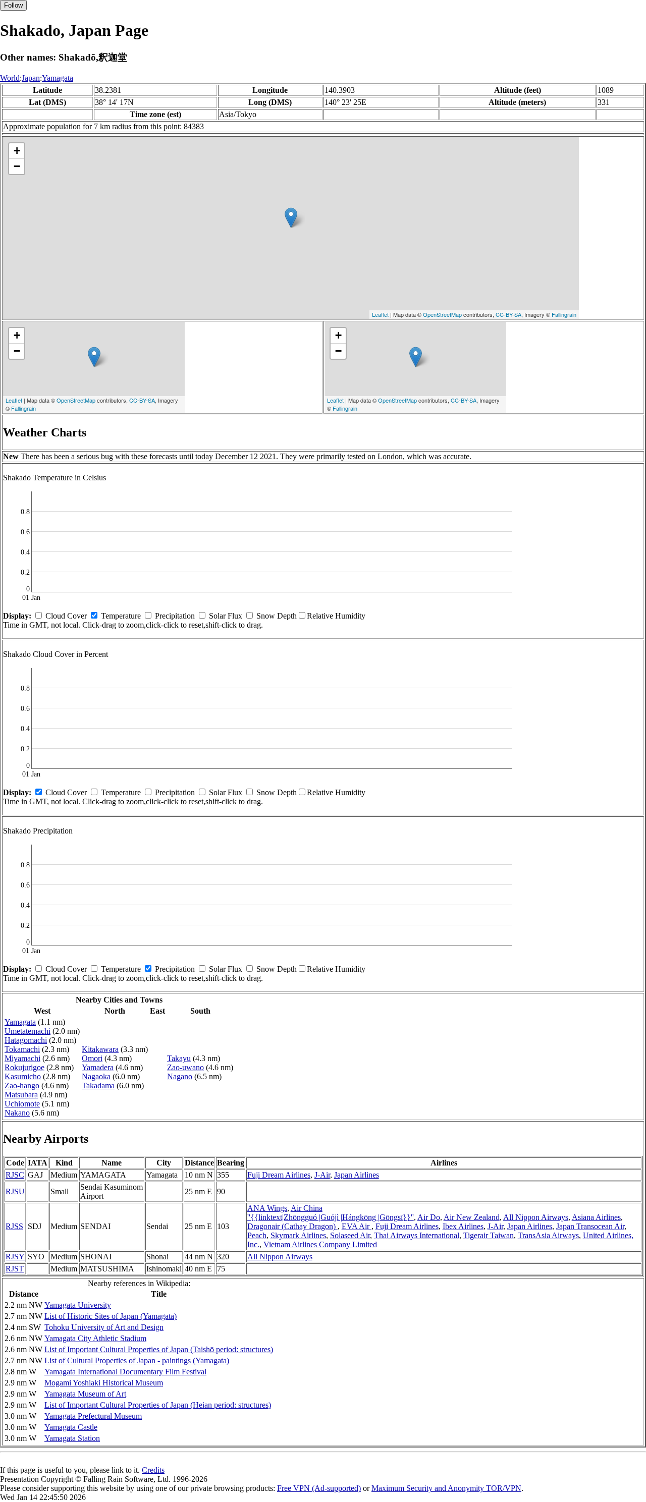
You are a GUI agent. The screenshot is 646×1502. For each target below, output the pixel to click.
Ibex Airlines (463, 1226)
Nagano (179, 1076)
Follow (13, 5)
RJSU (15, 1191)
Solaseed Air (350, 1235)
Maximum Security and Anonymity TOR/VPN (446, 1488)
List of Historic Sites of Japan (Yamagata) (110, 1316)
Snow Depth (276, 615)
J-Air (322, 1175)
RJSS (14, 1226)
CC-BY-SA (508, 314)
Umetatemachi (27, 1031)
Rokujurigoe (24, 1067)
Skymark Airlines (298, 1235)
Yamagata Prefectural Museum (93, 1416)
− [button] (17, 166)
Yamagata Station (72, 1438)
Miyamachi (22, 1058)
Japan (31, 78)
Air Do (428, 1217)
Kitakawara (100, 1049)
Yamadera (98, 1067)
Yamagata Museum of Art (85, 1393)
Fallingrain (564, 314)
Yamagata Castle (70, 1427)
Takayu (179, 1058)
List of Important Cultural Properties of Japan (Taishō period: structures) (158, 1349)
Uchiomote (22, 1103)
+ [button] (17, 150)
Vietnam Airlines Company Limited (320, 1244)
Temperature (121, 615)
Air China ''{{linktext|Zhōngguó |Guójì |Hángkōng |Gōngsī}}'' (330, 1212)
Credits (153, 1470)
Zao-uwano (185, 1067)
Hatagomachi (26, 1040)
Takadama (98, 1085)
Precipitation (175, 615)
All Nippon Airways (535, 1217)
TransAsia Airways (548, 1235)
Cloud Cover (66, 615)
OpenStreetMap (442, 314)
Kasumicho (23, 1076)
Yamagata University (77, 1305)
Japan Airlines (356, 1175)
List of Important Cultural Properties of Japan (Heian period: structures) (157, 1405)
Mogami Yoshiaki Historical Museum (103, 1382)
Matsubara (21, 1094)
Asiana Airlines (596, 1217)
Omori (92, 1058)
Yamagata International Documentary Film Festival (125, 1371)
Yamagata (57, 78)
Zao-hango (22, 1085)
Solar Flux (225, 615)
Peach (256, 1235)
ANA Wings (267, 1208)
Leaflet (380, 314)
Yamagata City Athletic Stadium (95, 1338)
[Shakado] (291, 217)
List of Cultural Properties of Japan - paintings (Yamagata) (136, 1360)
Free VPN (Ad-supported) (319, 1488)
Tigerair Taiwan (488, 1235)
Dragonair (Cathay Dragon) (292, 1226)
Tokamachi (22, 1049)
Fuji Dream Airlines (278, 1175)
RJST (15, 1268)
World (10, 78)
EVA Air (356, 1226)
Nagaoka (96, 1076)
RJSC (15, 1175)
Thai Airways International (416, 1235)
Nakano (17, 1112)
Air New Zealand (472, 1217)
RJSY (15, 1256)
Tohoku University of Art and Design (104, 1327)
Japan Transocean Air (590, 1226)
